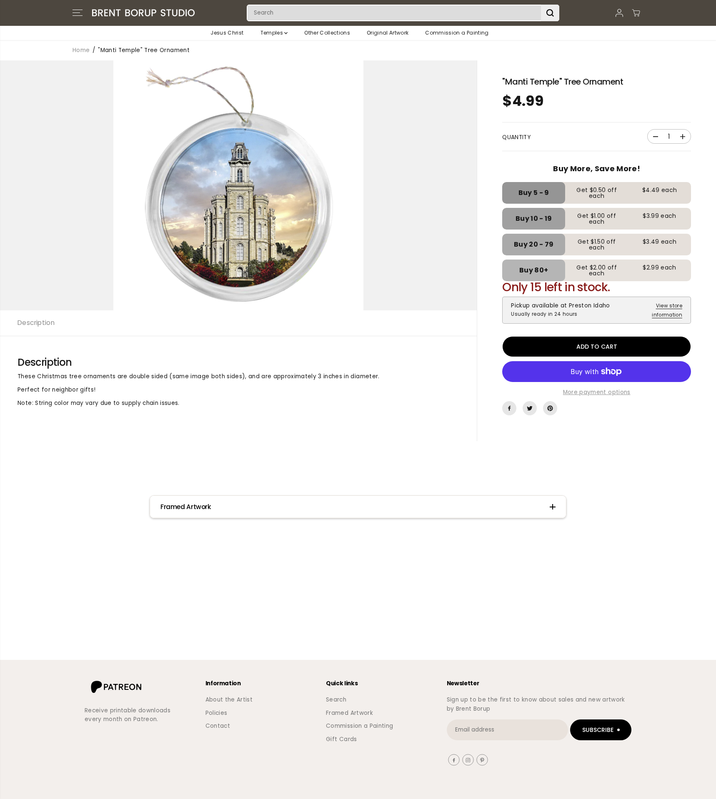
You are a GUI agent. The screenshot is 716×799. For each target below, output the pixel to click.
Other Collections (327, 32)
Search (336, 700)
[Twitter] (530, 408)
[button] (78, 12)
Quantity (516, 137)
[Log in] (619, 12)
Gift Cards (341, 739)
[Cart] (635, 12)
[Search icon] (550, 13)
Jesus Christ (226, 32)
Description (36, 322)
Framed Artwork (349, 713)
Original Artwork (387, 32)
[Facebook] (509, 408)
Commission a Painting (456, 32)
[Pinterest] (550, 408)
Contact (217, 726)
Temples (272, 32)
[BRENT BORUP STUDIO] (143, 13)
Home (81, 50)
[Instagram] (468, 760)
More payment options (597, 392)
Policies (216, 713)
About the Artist (229, 700)
